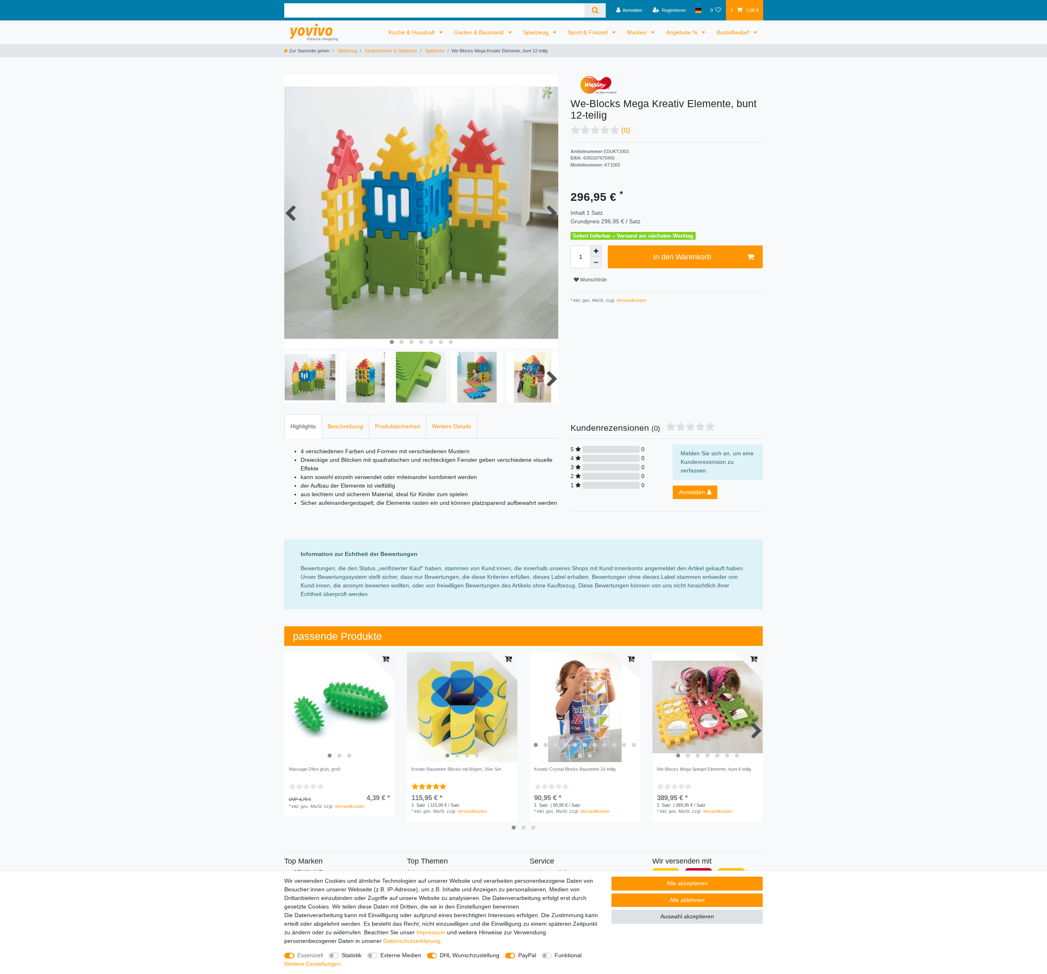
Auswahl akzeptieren (687, 916)
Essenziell (310, 955)
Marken (637, 32)
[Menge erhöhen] (596, 251)
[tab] (303, 426)
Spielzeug (536, 32)
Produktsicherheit (397, 426)
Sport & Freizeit (588, 32)
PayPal (527, 955)
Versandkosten (630, 300)
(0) (625, 130)
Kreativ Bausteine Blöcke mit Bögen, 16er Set (456, 769)
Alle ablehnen (687, 900)
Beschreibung (345, 426)
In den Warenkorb (682, 257)
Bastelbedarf (734, 32)
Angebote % (682, 32)
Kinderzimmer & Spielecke (390, 50)
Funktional (568, 955)
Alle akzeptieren (687, 883)
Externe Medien (400, 955)
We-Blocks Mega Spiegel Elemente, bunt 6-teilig (704, 769)
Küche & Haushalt (412, 32)
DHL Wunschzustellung (469, 955)
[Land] (697, 10)
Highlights (303, 426)
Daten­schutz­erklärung (411, 941)
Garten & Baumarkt (480, 32)
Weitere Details (451, 426)
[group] (339, 707)
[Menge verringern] (596, 262)
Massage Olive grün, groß (315, 769)
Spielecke (434, 50)
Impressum (430, 932)
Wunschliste (593, 280)
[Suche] (594, 10)
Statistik (352, 955)
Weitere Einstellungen (312, 964)
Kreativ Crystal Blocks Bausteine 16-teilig (575, 769)
